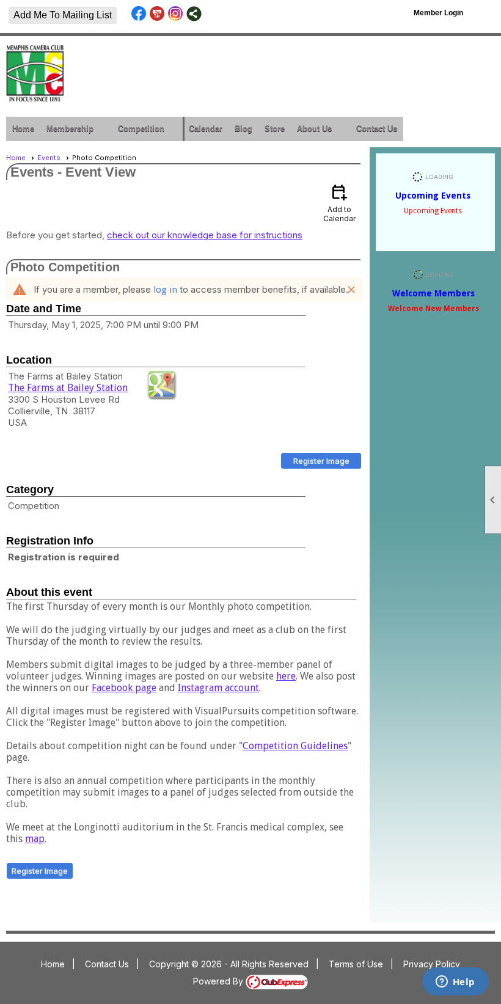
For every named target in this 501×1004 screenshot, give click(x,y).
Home (23, 128)
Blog (243, 128)
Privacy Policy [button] (431, 964)
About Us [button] (314, 128)
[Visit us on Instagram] (175, 13)
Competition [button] (141, 128)
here (286, 676)
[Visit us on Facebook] (139, 13)
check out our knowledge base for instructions (204, 235)
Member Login (438, 13)
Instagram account (218, 688)
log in (165, 289)
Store (275, 128)
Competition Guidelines (295, 746)
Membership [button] (69, 128)
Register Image (321, 461)
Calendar (205, 128)
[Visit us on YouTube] (157, 13)
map (35, 839)
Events (48, 157)
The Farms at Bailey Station (68, 388)
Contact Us (376, 128)
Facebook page (124, 688)
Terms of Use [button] (356, 964)
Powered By (219, 981)
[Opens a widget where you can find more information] (455, 982)
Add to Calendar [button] (339, 202)
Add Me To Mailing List (62, 15)
